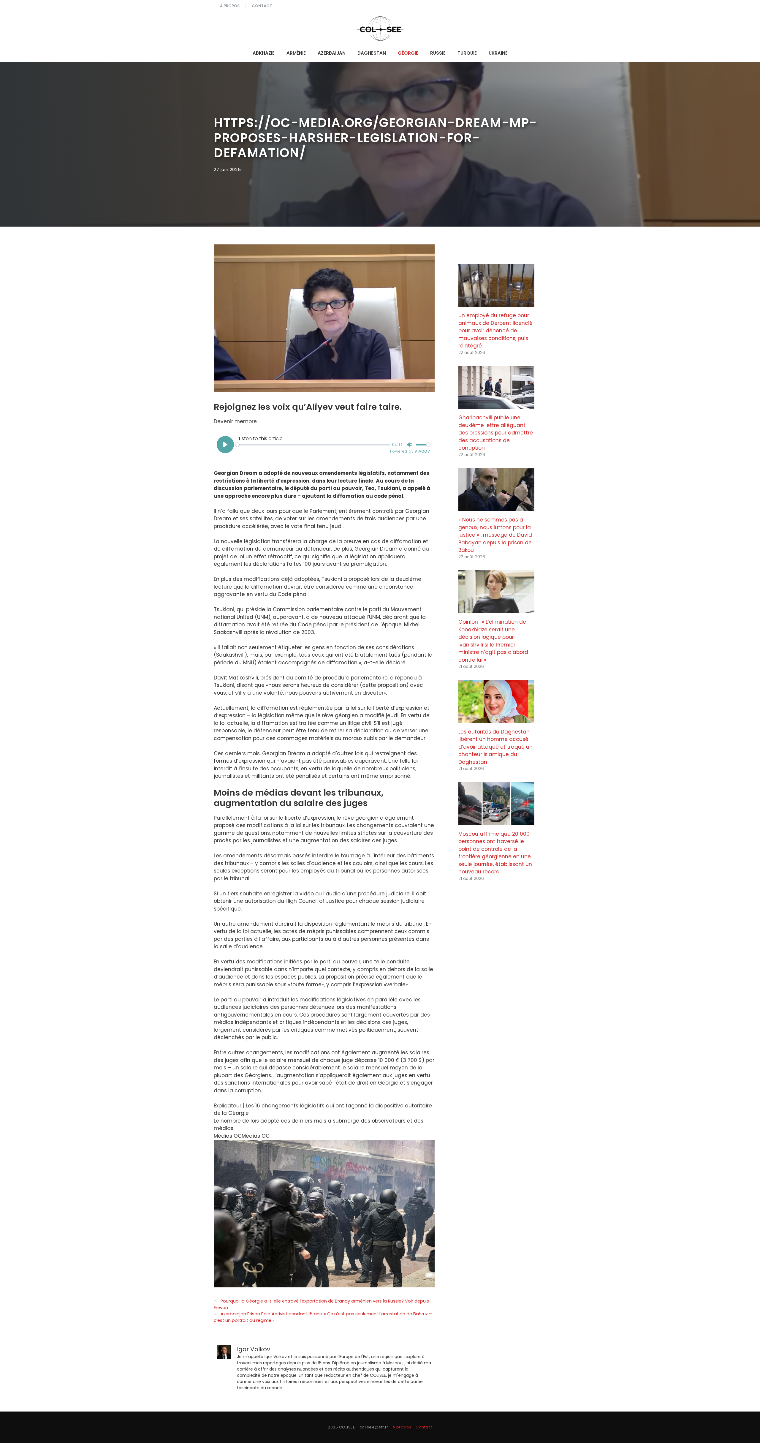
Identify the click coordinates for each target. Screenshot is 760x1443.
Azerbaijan (332, 53)
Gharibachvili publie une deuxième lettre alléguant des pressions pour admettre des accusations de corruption (495, 432)
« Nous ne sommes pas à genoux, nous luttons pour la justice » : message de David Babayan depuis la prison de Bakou (495, 535)
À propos (230, 6)
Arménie (296, 53)
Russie (438, 53)
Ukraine (498, 53)
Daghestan (371, 53)
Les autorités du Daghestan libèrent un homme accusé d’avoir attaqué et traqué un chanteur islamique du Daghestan (495, 747)
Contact (262, 6)
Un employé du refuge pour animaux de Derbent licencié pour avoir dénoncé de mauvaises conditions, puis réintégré (495, 330)
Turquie (467, 53)
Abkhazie (264, 53)
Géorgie (408, 53)
